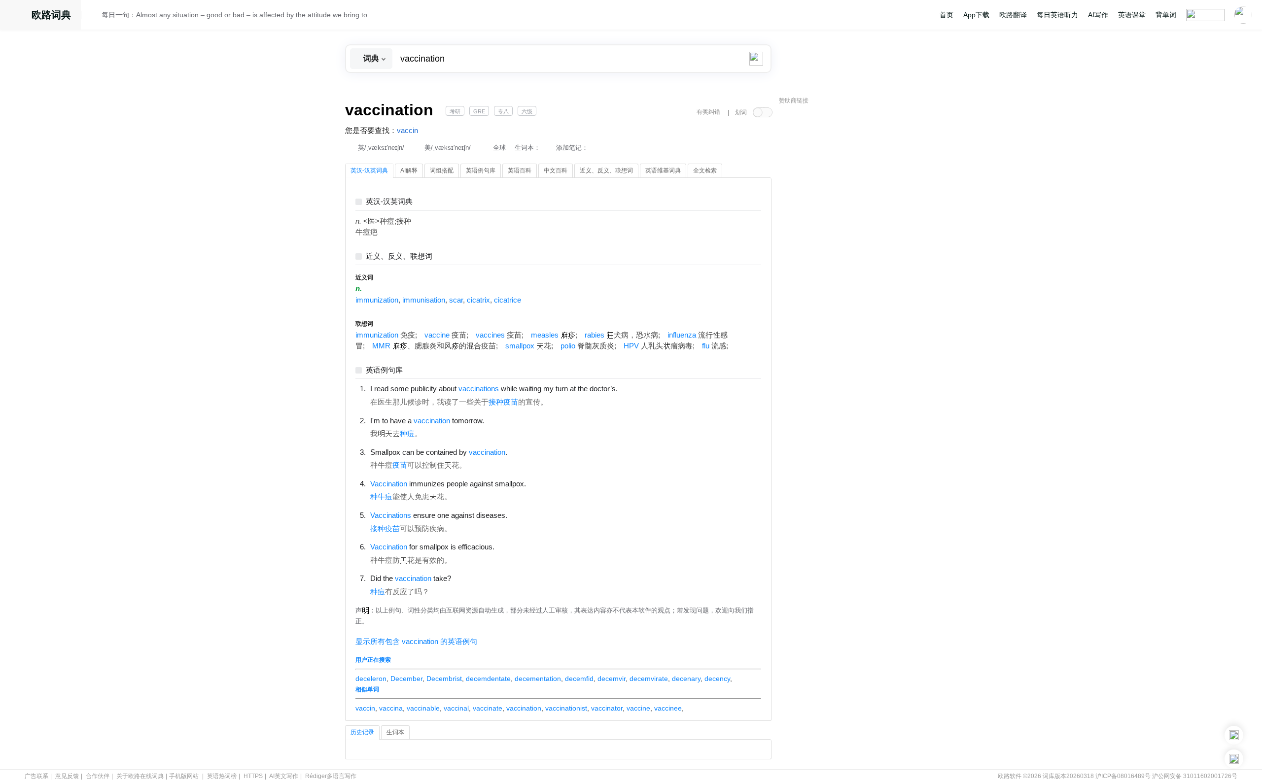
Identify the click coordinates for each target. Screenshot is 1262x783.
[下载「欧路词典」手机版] (1234, 735)
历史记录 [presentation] (362, 732)
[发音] (94, 16)
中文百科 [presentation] (555, 170)
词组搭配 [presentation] (442, 170)
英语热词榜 (222, 776)
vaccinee (668, 708)
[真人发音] (634, 388)
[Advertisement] (853, 259)
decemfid (579, 678)
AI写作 (1098, 15)
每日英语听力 (1057, 15)
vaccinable (423, 708)
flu (705, 346)
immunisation (423, 300)
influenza (681, 335)
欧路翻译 (1013, 15)
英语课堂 (1132, 15)
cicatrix (478, 300)
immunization (376, 300)
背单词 (1166, 15)
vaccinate (487, 708)
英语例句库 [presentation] (480, 170)
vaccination (523, 708)
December (406, 678)
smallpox (519, 346)
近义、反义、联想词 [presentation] (606, 170)
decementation (538, 678)
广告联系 (36, 776)
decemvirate (649, 678)
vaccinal (456, 708)
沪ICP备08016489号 (1123, 776)
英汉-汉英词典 (389, 201)
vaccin (407, 131)
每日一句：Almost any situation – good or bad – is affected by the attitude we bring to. (235, 15)
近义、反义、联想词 (399, 256)
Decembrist (444, 678)
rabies (594, 335)
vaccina (391, 708)
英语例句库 (384, 370)
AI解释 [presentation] (409, 170)
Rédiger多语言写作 (330, 776)
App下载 (976, 15)
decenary (686, 678)
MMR (381, 346)
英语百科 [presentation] (519, 170)
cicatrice (507, 300)
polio (568, 346)
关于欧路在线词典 (140, 776)
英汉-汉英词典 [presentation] (369, 170)
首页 (946, 15)
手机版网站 (184, 776)
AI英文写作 (283, 776)
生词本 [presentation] (395, 732)
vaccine (437, 335)
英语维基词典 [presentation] (663, 170)
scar (456, 300)
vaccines (490, 335)
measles (545, 335)
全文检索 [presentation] (705, 170)
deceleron (370, 678)
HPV (631, 346)
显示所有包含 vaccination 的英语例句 (416, 642)
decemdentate (488, 678)
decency (717, 678)
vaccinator (607, 708)
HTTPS (253, 776)
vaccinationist (566, 708)
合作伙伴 (97, 776)
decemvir (611, 678)
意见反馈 (67, 776)
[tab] (369, 171)
